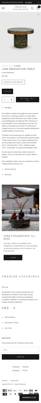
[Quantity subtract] (4, 99)
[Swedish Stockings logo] (20, 8)
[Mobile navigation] (3, 8)
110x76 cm (7, 91)
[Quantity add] (11, 99)
